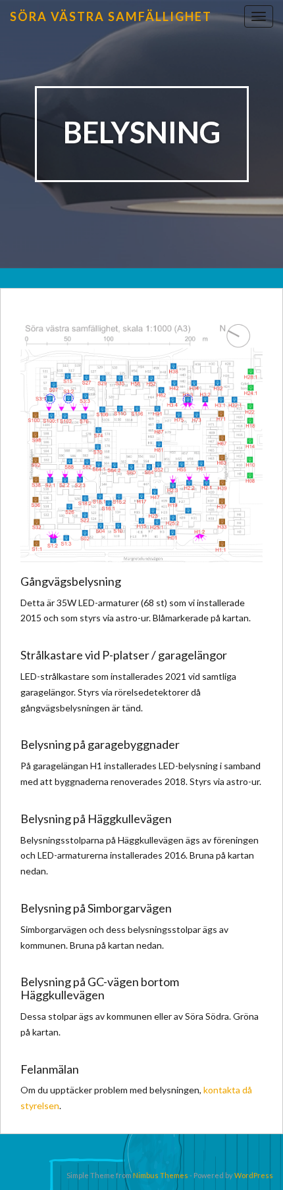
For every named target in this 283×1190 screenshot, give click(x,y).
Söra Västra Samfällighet (111, 16)
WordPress (253, 1175)
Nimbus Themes (160, 1175)
